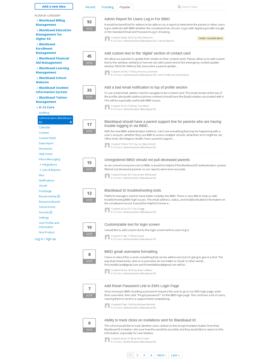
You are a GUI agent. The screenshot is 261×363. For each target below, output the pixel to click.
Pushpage (45, 191)
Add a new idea (53, 6)
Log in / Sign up (45, 239)
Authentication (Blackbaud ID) (55, 120)
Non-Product (46, 232)
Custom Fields (47, 138)
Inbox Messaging (49, 159)
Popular (124, 7)
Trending (107, 7)
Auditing (44, 112)
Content (44, 132)
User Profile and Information (49, 225)
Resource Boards (49, 201)
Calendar (44, 127)
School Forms (47, 207)
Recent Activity (48, 196)
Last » (175, 355)
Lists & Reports (51, 170)
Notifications (46, 180)
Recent (90, 7)
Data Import (46, 143)
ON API (43, 186)
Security (44, 212)
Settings (44, 217)
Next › (161, 355)
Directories (45, 148)
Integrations (49, 164)
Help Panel (45, 154)
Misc (41, 175)
